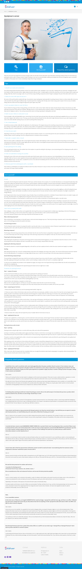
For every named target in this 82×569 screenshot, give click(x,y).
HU (63, 1)
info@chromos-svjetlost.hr (29, 552)
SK (75, 1)
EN (59, 1)
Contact (54, 1)
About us (49, 1)
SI (61, 1)
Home (5, 11)
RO (70, 1)
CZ (66, 1)
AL (72, 1)
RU (68, 1)
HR (57, 1)
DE (77, 1)
